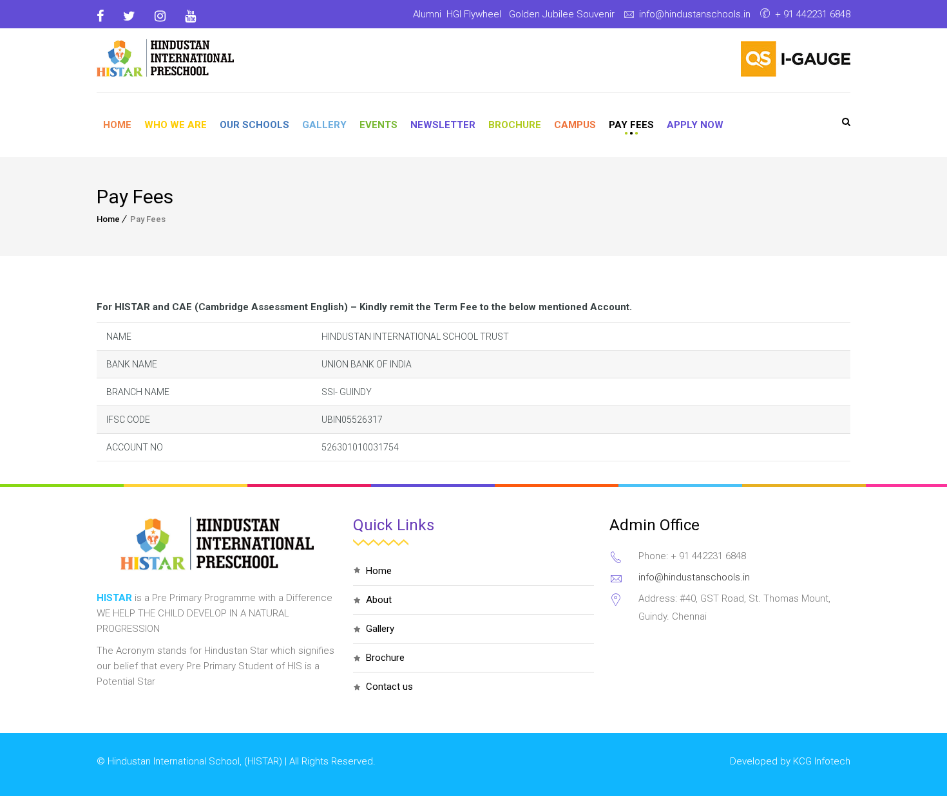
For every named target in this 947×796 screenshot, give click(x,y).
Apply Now (695, 125)
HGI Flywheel (473, 14)
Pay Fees (631, 125)
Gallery (324, 125)
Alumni (427, 14)
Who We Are (175, 125)
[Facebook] (105, 16)
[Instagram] (160, 16)
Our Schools (254, 125)
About (379, 600)
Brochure (514, 125)
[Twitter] (129, 16)
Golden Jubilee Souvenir (562, 14)
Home (117, 125)
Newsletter (442, 125)
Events (378, 125)
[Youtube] (190, 16)
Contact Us (389, 686)
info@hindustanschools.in (695, 14)
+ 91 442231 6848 (812, 14)
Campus (575, 125)
